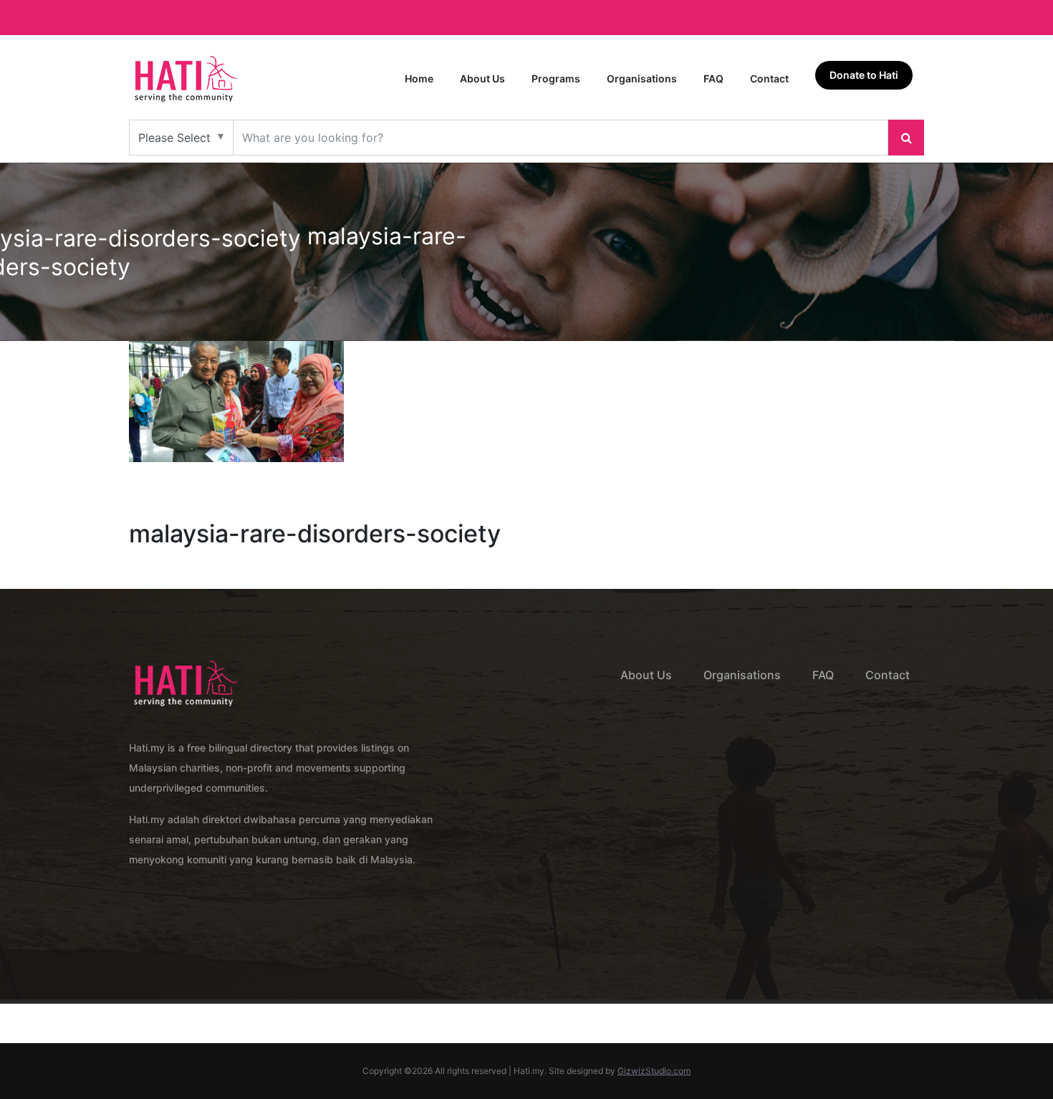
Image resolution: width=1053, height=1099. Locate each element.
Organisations (642, 78)
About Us (482, 78)
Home (419, 78)
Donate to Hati (864, 75)
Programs (556, 78)
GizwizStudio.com (654, 1070)
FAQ (713, 78)
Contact (769, 78)
